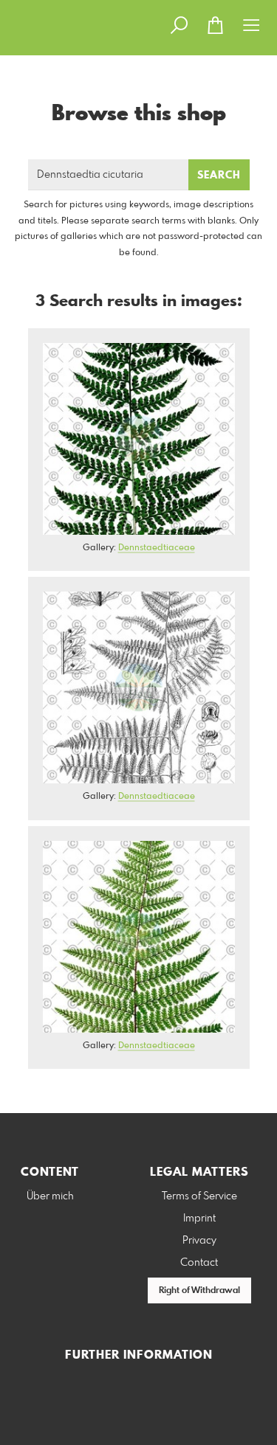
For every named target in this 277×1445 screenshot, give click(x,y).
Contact (199, 1263)
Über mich (50, 1196)
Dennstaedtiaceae (156, 548)
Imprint (199, 1218)
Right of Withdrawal (199, 1290)
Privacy (199, 1241)
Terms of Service (199, 1196)
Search (219, 175)
